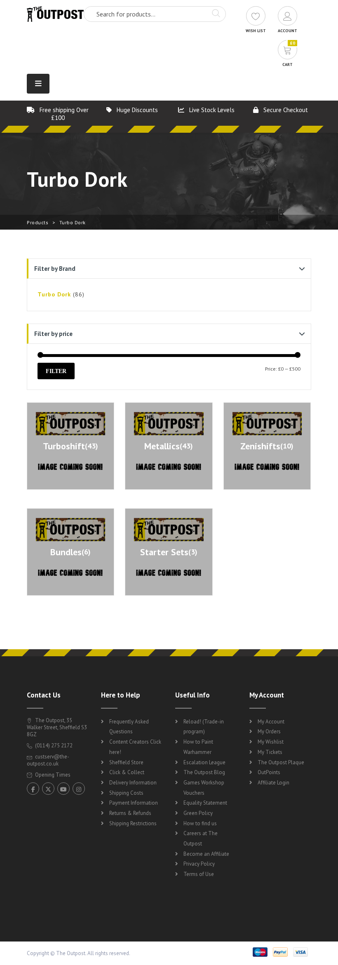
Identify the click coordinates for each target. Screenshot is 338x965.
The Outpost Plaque (281, 762)
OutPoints (269, 772)
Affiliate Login (273, 782)
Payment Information (133, 802)
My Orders (269, 731)
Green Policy (198, 813)
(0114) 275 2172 (53, 745)
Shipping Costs (126, 792)
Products (37, 222)
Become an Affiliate (206, 853)
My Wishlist (271, 741)
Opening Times (52, 774)
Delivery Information (133, 782)
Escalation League (204, 762)
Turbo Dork (54, 294)
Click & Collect (126, 772)
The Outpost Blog (204, 772)
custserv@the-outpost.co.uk (48, 760)
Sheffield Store (126, 762)
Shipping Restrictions (133, 823)
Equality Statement (205, 802)
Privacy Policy (199, 863)
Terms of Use (198, 874)
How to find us (200, 823)
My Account (271, 721)
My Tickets (270, 752)
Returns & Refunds (130, 813)
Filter (56, 371)
